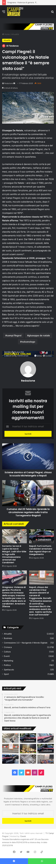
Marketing (8, 660)
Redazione (8, 83)
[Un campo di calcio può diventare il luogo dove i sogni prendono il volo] (28, 748)
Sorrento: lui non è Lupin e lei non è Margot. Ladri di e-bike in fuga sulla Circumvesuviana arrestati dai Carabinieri (14, 554)
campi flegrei (14, 335)
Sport (6, 674)
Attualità (15, 34)
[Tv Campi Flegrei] (15, 11)
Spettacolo (9, 669)
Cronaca (8, 647)
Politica (7, 665)
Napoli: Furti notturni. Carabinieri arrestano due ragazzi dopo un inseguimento (40, 550)
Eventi (7, 656)
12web (23, 836)
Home (7, 34)
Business (8, 638)
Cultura (7, 652)
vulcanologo (28, 341)
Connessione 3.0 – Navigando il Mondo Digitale (25, 643)
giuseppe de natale (39, 335)
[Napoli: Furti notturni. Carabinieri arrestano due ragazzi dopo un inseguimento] (41, 536)
